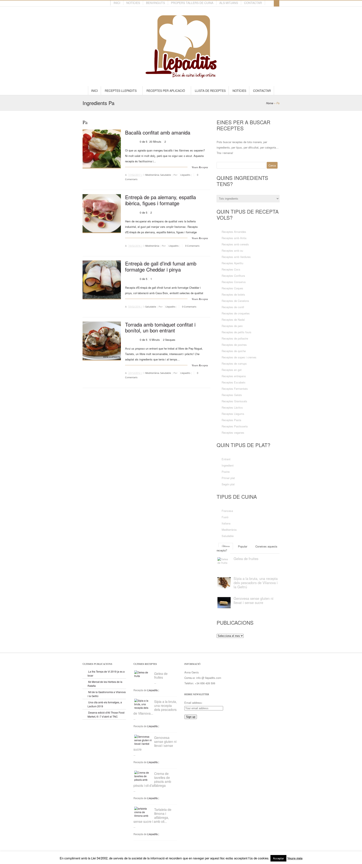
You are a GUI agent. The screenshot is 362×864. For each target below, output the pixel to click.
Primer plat (228, 478)
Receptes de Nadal (233, 320)
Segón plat (228, 484)
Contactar (253, 3)
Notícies (133, 3)
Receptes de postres (234, 345)
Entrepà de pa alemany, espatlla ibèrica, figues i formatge (160, 200)
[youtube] (102, 3)
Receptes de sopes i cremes (239, 357)
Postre (226, 472)
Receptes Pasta (231, 420)
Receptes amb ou (232, 251)
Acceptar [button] (278, 858)
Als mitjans (228, 3)
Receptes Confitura (233, 276)
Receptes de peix (232, 326)
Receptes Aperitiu (232, 263)
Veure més (295, 858)
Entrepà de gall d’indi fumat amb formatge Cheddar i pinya (160, 266)
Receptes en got (232, 370)
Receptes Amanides (234, 232)
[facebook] (99, 3)
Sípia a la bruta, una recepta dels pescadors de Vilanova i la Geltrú (256, 583)
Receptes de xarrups (234, 363)
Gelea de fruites (246, 558)
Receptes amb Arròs (234, 238)
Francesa (227, 511)
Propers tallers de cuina (192, 3)
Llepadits (185, 174)
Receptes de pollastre (235, 338)
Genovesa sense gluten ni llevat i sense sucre (253, 600)
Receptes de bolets (233, 294)
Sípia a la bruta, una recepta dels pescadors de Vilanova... (155, 707)
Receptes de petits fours (236, 332)
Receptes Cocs (231, 269)
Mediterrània (152, 174)
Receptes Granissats (234, 401)
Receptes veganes (233, 433)
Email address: (193, 703)
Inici (117, 3)
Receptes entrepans (234, 376)
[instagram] (106, 3)
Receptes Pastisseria (235, 426)
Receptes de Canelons (235, 301)
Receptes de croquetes (236, 313)
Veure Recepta (200, 167)
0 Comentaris (192, 245)
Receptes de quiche (234, 351)
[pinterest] (91, 3)
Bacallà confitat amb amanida (157, 132)
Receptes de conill (233, 307)
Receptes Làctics (232, 407)
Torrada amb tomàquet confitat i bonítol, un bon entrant (160, 327)
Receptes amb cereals (235, 244)
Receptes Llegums (233, 414)
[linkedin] (87, 3)
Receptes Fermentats (235, 389)
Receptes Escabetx (234, 382)
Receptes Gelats (232, 395)
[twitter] (95, 3)
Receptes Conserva (234, 282)
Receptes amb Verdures (236, 257)
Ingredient (228, 465)
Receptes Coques (232, 288)
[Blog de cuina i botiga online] (181, 76)
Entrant (226, 459)
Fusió (225, 517)
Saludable (165, 174)
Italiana (226, 523)
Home (269, 103)
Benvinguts (155, 3)
